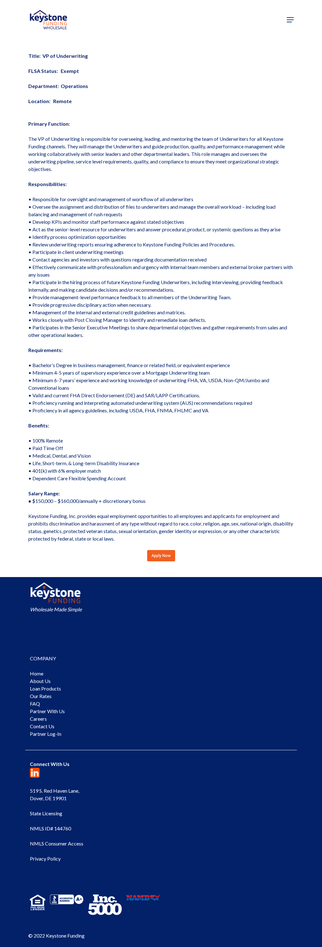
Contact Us (42, 726)
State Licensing (46, 813)
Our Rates (41, 696)
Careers (38, 719)
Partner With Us (47, 711)
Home (36, 673)
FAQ (35, 704)
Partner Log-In (45, 734)
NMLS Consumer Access (56, 843)
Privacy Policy (45, 859)
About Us (40, 681)
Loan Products (45, 688)
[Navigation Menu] (290, 20)
